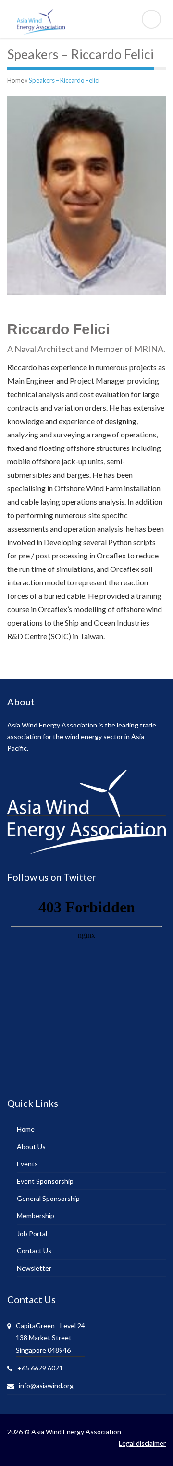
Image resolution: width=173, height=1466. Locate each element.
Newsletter (34, 1268)
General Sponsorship (48, 1198)
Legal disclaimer (142, 1443)
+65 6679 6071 (40, 1368)
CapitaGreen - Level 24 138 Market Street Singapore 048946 (50, 1337)
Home (15, 80)
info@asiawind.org (46, 1385)
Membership (35, 1216)
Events (27, 1164)
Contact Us (34, 1251)
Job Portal (32, 1233)
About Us (31, 1146)
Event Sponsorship (45, 1181)
